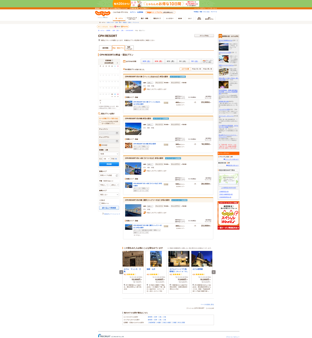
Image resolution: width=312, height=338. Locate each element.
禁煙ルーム (105, 203)
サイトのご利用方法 (199, 8)
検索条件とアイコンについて (112, 214)
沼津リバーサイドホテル (226, 65)
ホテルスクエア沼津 (225, 52)
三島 (122, 30)
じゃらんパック (132, 18)
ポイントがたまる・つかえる (106, 26)
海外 (199, 18)
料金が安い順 (196, 69)
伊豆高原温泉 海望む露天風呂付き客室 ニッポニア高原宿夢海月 (228, 91)
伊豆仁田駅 (181, 322)
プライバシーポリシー (232, 337)
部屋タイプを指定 (106, 175)
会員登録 (140, 12)
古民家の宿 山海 (224, 101)
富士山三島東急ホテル (225, 40)
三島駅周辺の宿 (224, 191)
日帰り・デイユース (133, 22)
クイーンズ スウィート (226, 116)
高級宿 (125, 22)
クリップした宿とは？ (232, 159)
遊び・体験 (144, 18)
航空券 (180, 18)
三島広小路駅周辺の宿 (226, 194)
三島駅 (174, 322)
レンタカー (170, 18)
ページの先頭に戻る (207, 304)
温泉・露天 (118, 22)
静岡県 (108, 30)
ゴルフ (190, 18)
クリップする (204, 36)
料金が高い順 (207, 69)
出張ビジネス (110, 22)
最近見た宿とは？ (233, 165)
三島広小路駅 (166, 322)
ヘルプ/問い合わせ (212, 8)
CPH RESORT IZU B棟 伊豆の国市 (144, 144)
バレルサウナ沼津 (224, 109)
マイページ (214, 11)
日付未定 (104, 145)
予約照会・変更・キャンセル (202, 11)
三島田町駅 (151, 322)
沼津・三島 (115, 30)
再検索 (109, 164)
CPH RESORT (129, 30)
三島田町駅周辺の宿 (225, 197)
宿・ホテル (101, 30)
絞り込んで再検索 (109, 208)
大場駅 (158, 322)
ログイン (133, 12)
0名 (116, 159)
